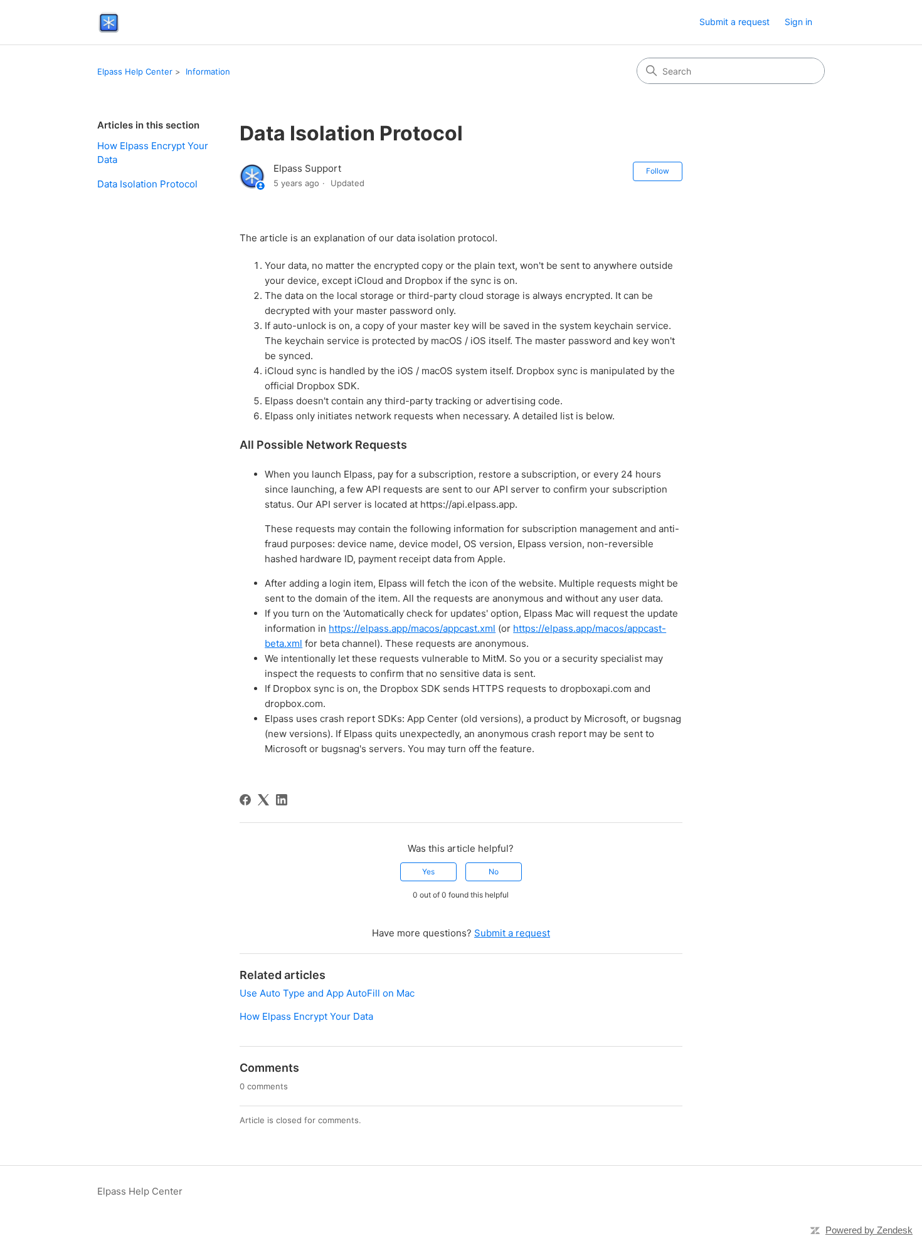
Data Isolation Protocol (147, 184)
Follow (657, 170)
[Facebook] (245, 799)
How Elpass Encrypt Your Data (152, 153)
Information (208, 71)
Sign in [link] (798, 21)
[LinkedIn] (281, 799)
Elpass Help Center (134, 71)
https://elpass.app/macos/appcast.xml (412, 628)
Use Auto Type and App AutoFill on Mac (327, 993)
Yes (428, 871)
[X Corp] (263, 799)
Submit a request (734, 21)
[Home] (108, 22)
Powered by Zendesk (869, 1230)
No (494, 871)
